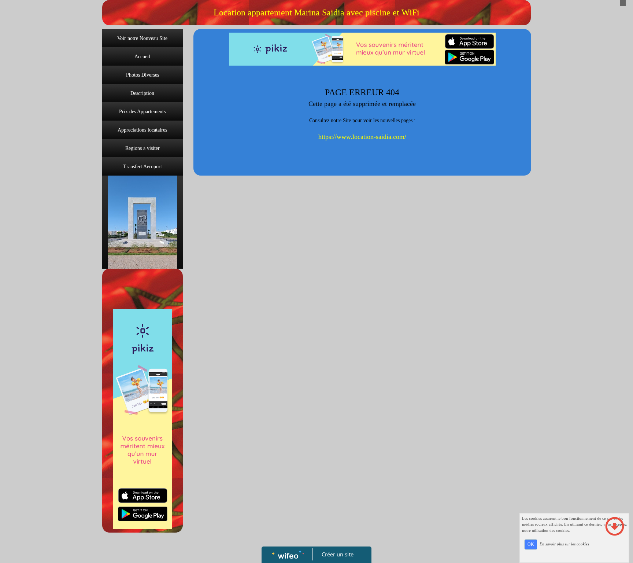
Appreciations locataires (142, 130)
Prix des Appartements (142, 111)
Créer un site (337, 554)
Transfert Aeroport (142, 166)
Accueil (142, 56)
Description (142, 93)
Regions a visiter (142, 148)
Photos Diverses (142, 75)
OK (531, 544)
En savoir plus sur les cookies (564, 544)
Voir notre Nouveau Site (142, 38)
